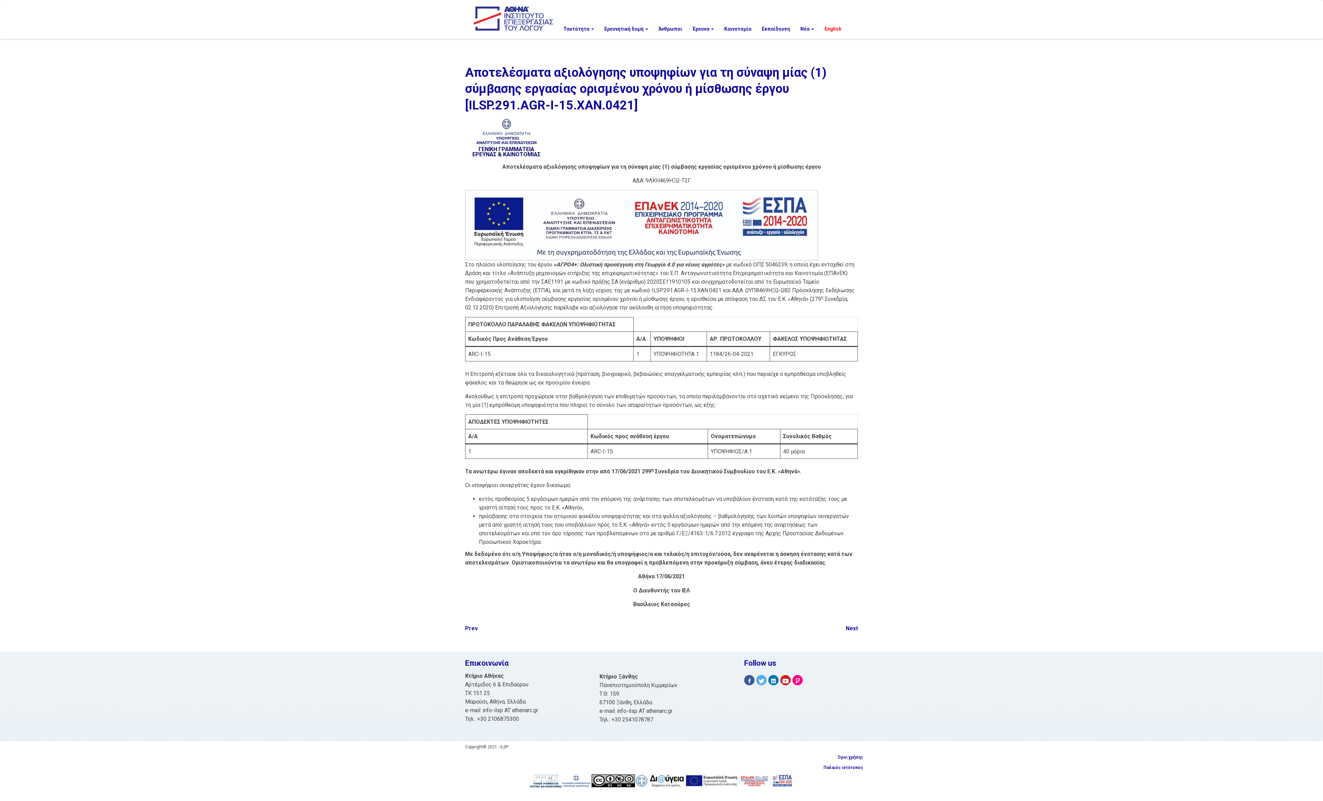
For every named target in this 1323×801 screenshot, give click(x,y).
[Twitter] (761, 680)
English (832, 29)
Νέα (805, 29)
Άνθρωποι (670, 29)
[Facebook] (749, 680)
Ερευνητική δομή (624, 29)
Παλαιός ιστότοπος (843, 767)
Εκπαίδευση (776, 29)
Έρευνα (701, 29)
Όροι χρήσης (850, 757)
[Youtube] (785, 680)
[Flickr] (797, 680)
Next (852, 628)
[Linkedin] (773, 680)
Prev (471, 628)
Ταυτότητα (577, 29)
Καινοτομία (737, 29)
